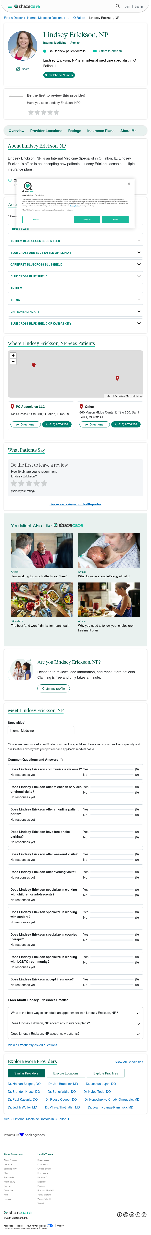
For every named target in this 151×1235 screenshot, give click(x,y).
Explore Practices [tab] (105, 1073)
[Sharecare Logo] (27, 6)
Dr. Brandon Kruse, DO (24, 1091)
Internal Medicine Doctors (45, 17)
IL (68, 17)
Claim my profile (53, 688)
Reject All (87, 219)
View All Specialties (129, 1062)
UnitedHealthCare (24, 312)
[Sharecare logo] (47, 1212)
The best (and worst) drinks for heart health (40, 625)
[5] (56, 111)
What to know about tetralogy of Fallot (104, 576)
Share (25, 69)
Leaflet (108, 396)
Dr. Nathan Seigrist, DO (24, 1083)
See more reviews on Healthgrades (75, 504)
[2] (37, 111)
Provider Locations (46, 130)
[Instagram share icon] (126, 1216)
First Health (20, 229)
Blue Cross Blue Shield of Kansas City (40, 323)
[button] (60, 759)
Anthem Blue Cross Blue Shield (35, 241)
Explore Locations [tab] (65, 1073)
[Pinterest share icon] (144, 1216)
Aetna (15, 300)
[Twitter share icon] (138, 1216)
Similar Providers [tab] (26, 1073)
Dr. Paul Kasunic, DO (23, 1099)
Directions (27, 424)
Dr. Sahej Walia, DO (62, 1091)
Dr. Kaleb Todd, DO (97, 1091)
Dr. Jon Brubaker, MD (63, 1083)
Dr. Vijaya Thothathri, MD (62, 1107)
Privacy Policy (74, 206)
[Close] (129, 183)
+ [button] (13, 355)
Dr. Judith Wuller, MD (22, 1107)
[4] (50, 111)
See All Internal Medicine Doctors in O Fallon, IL (37, 1119)
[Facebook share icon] (120, 1216)
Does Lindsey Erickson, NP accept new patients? (45, 1033)
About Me (128, 130)
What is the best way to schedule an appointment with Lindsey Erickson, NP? (64, 1012)
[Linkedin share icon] (132, 1216)
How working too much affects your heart (39, 576)
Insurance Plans (100, 130)
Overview (16, 130)
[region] (75, 203)
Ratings (74, 130)
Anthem (16, 288)
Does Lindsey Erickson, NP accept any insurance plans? (50, 1023)
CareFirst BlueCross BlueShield (36, 264)
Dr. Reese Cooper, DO (61, 1099)
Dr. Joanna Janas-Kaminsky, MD (110, 1107)
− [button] (13, 361)
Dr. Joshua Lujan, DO (101, 1083)
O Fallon (79, 17)
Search (117, 6)
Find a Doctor (13, 17)
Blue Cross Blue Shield (28, 276)
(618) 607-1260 (58, 424)
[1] (30, 111)
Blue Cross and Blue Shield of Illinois (40, 253)
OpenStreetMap (122, 396)
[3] (43, 111)
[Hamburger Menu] (10, 6)
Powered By (11, 1135)
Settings (36, 219)
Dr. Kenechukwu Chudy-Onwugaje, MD (112, 1099)
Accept (115, 219)
